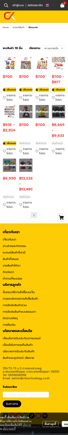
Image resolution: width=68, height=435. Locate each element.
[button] (6, 5)
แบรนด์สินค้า (18, 27)
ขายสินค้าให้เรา (11, 265)
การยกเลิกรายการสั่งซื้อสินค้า (20, 299)
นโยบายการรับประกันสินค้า (18, 351)
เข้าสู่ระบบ (18, 5)
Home (6, 27)
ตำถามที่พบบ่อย (12, 278)
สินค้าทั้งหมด (11, 259)
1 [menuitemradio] (34, 215)
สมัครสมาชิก (35, 5)
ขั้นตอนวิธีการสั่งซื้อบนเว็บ (19, 292)
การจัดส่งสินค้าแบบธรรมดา (19, 312)
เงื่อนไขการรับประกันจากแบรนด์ (22, 338)
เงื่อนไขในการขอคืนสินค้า (18, 345)
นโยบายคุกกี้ (9, 428)
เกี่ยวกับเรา (9, 239)
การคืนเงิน (9, 325)
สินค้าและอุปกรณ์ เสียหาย (18, 358)
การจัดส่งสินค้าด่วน (15, 305)
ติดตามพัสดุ (10, 318)
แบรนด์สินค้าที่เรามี (14, 252)
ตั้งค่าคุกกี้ (50, 424)
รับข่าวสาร (12, 404)
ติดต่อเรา (8, 272)
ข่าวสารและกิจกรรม (14, 246)
